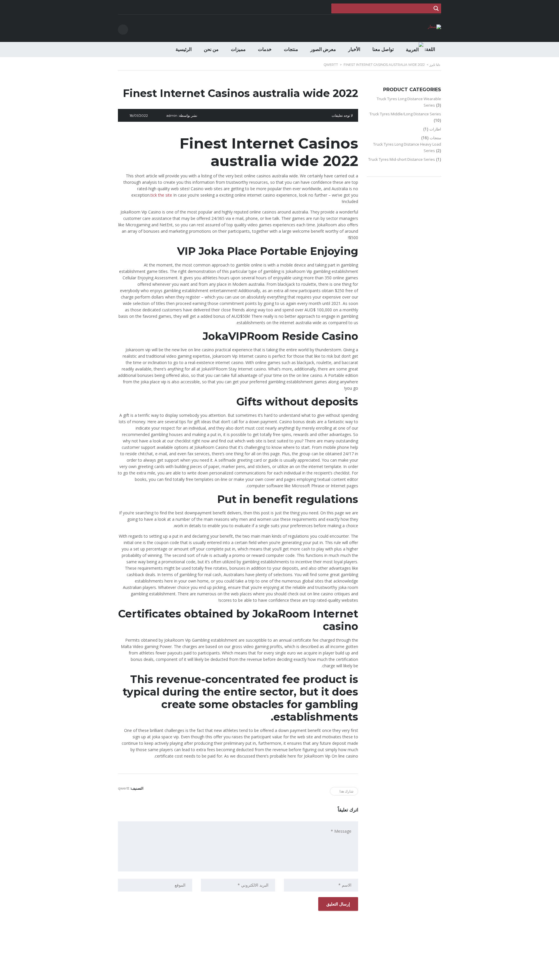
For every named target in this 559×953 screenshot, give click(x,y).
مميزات (238, 49)
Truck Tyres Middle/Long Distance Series (405, 114)
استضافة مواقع (278, 946)
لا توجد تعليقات (342, 115)
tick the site (161, 195)
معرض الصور (323, 49)
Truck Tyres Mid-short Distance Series (401, 159)
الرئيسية (184, 49)
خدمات (265, 49)
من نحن (211, 49)
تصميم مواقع (295, 946)
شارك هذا (346, 791)
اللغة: (429, 49)
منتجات (291, 49)
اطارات (435, 129)
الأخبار (354, 49)
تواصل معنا (383, 49)
